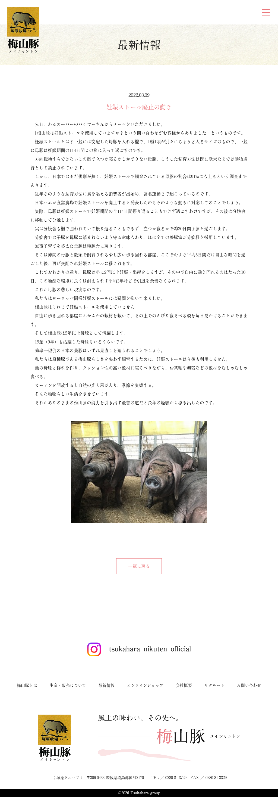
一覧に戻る (139, 566)
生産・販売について (67, 685)
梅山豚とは (27, 685)
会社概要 (184, 685)
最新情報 (106, 685)
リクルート (214, 685)
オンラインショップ (145, 685)
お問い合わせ (249, 685)
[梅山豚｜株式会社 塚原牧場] (23, 29)
